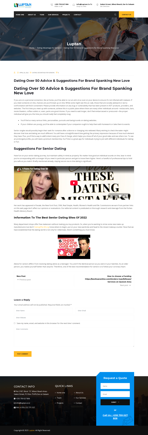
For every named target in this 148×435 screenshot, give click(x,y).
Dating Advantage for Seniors (43, 73)
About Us (32, 15)
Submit (114, 402)
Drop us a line (84, 5)
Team (42, 15)
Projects (66, 15)
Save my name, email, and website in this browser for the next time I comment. (48, 323)
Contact (77, 15)
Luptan (32, 430)
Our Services (53, 15)
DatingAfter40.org (41, 227)
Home (31, 48)
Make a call (61, 5)
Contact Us (126, 15)
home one (20, 15)
